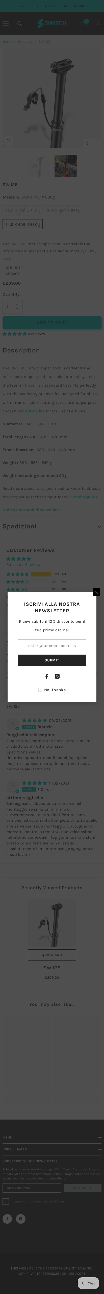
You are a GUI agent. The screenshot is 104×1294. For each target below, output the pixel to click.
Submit (52, 660)
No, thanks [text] (55, 689)
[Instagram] (57, 676)
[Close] (96, 592)
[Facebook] (46, 676)
